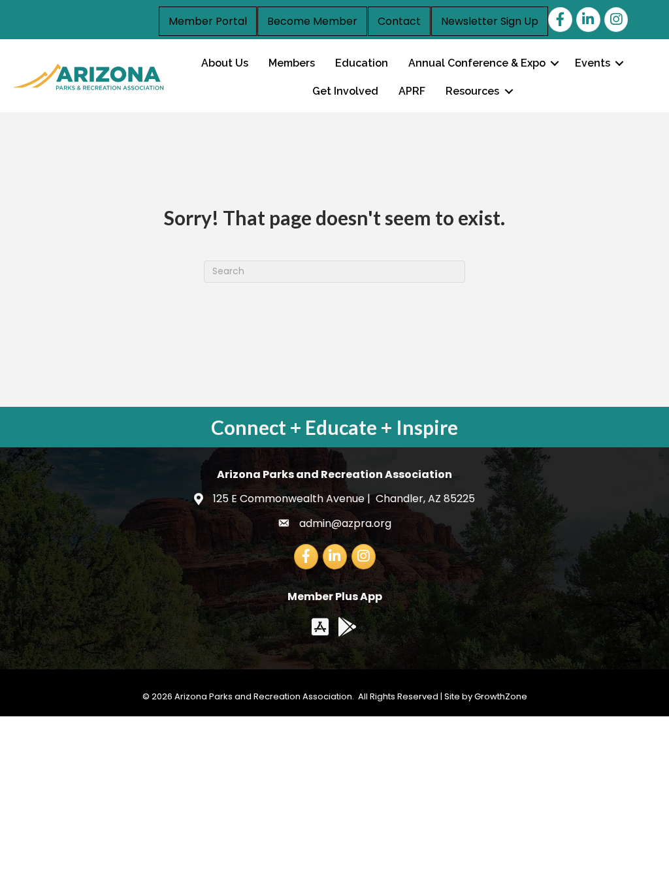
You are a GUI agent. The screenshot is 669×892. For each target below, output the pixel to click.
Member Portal (208, 21)
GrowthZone (500, 696)
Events (592, 63)
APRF (412, 91)
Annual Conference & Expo (477, 63)
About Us (224, 63)
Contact (399, 21)
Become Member (312, 21)
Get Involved (345, 91)
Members (292, 63)
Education (361, 63)
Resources (472, 91)
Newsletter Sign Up (489, 21)
